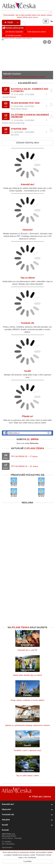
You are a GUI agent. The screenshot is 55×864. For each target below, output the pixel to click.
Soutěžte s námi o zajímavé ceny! (27, 750)
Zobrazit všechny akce (27, 142)
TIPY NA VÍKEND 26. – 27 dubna (24, 456)
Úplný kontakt (6, 847)
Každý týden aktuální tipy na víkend (27, 675)
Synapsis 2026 (19, 129)
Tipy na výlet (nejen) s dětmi (27, 775)
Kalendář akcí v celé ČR (27, 650)
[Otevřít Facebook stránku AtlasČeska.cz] (27, 433)
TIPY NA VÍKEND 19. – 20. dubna (24, 466)
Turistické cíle (27, 323)
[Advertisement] (27, 533)
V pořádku (27, 861)
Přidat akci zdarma (41, 796)
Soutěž (27, 371)
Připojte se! (27, 416)
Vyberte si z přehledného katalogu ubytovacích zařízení (27, 725)
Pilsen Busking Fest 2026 (25, 103)
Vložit (10, 22)
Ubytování (27, 230)
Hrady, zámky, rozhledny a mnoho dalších (27, 700)
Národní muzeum (12, 73)
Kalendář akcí (27, 184)
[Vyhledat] (50, 12)
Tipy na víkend (27, 278)
